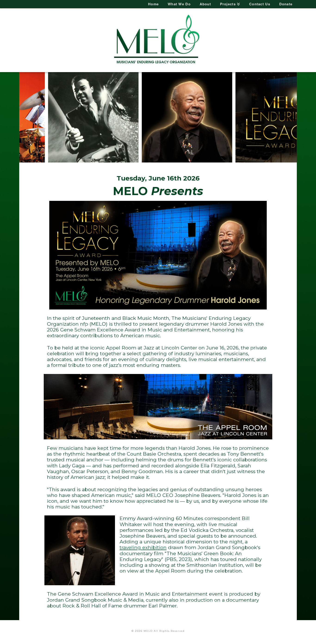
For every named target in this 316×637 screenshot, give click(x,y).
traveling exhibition (143, 547)
